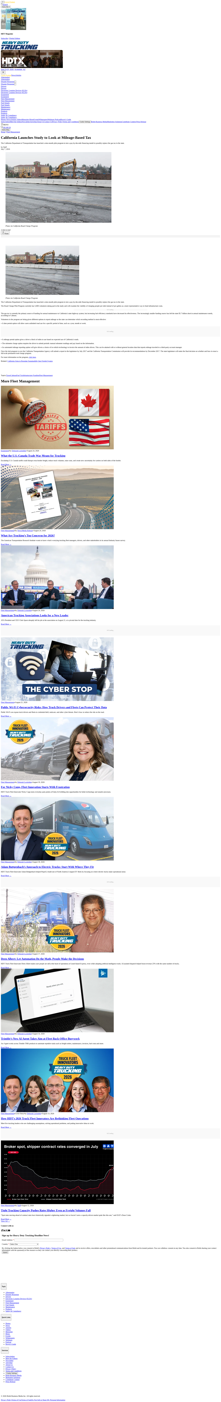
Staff (19, 1205)
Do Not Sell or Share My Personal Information (48, 1400)
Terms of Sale (26, 1400)
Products (4, 111)
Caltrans (13, 375)
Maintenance (5, 107)
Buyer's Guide (66, 120)
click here (32, 357)
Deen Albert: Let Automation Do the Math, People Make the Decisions (42, 958)
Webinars (51, 120)
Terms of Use (16, 1400)
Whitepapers (43, 120)
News (17, 2)
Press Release (141, 122)
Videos (19, 120)
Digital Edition (14, 38)
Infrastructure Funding (31, 375)
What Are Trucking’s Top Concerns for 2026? (28, 535)
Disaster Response (7, 82)
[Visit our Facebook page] (2, 1231)
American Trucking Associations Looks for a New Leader (34, 615)
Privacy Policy (57, 122)
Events (36, 120)
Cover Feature (10, 2)
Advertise (33, 122)
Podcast (57, 120)
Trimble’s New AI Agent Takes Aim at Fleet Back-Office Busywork (40, 1038)
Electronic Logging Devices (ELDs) (14, 90)
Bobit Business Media (99, 122)
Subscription (5, 122)
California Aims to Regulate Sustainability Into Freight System (30, 361)
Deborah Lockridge (19, 451)
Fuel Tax (19, 375)
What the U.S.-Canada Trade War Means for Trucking (33, 455)
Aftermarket (5, 77)
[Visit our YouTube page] (9, 1231)
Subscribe (4, 38)
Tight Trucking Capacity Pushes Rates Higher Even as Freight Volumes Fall (46, 1210)
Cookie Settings (85, 122)
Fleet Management (7, 99)
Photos (3, 120)
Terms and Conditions (71, 122)
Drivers (3, 86)
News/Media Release (25, 531)
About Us (40, 122)
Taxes (8, 375)
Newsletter (26, 122)
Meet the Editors (16, 122)
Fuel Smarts (5, 103)
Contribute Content (129, 122)
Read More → (6, 464)
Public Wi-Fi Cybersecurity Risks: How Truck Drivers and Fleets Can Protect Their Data (54, 707)
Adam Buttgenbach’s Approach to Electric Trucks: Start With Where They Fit (47, 866)
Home (3, 132)
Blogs (31, 120)
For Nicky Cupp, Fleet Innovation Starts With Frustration (35, 787)
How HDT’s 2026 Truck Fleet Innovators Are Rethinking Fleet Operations (45, 1118)
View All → (5, 1221)
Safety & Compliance (9, 115)
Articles (22, 2)
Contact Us (48, 122)
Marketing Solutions (114, 122)
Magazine (25, 120)
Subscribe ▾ (6, 7)
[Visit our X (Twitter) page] (7, 1231)
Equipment (5, 95)
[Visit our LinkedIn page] (4, 1231)
